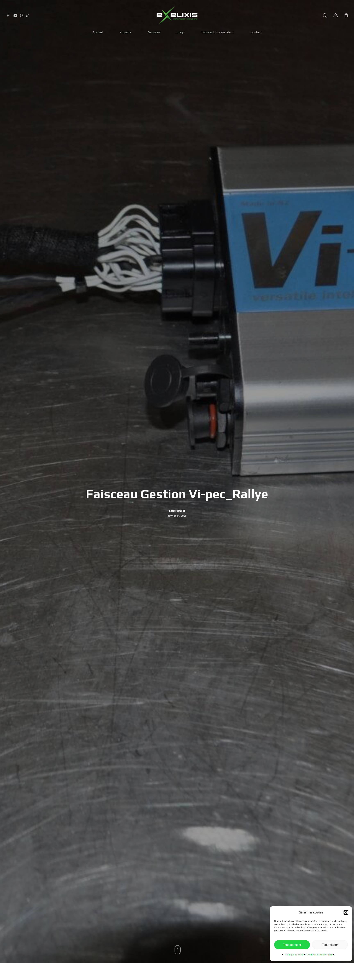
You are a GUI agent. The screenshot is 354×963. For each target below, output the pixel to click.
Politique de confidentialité (321, 955)
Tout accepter (292, 944)
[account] (335, 15)
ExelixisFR (177, 511)
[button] (346, 912)
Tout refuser (330, 944)
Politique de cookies (295, 955)
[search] (324, 15)
